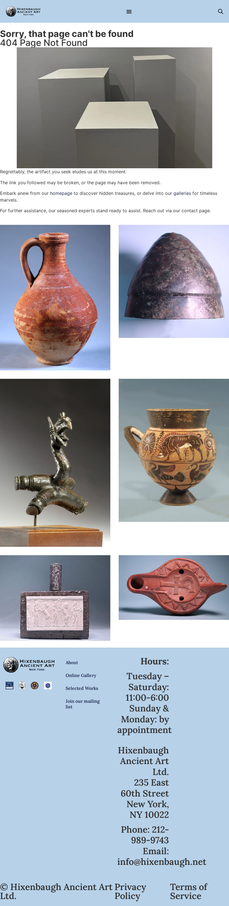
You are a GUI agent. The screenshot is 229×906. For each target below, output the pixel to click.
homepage (61, 193)
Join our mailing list (83, 703)
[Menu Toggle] (129, 11)
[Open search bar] (220, 11)
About (72, 662)
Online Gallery (81, 675)
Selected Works (82, 688)
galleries (182, 193)
